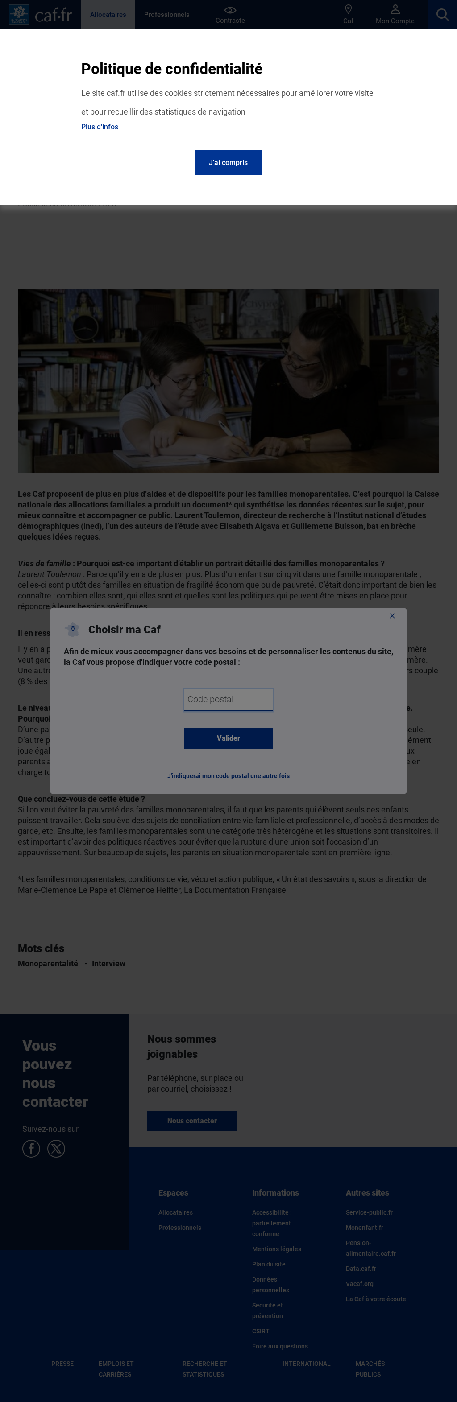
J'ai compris (228, 162)
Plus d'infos (99, 127)
